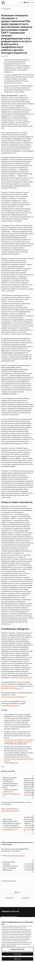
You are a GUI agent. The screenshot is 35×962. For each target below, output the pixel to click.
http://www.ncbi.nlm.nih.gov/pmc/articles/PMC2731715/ (19, 760)
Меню (33, 2)
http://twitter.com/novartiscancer (11, 688)
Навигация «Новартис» (33, 917)
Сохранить (25, 898)
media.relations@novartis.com (10, 705)
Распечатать (9, 898)
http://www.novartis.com (22, 677)
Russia (27, 2)
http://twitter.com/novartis (9, 686)
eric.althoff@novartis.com (10, 829)
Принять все (17, 958)
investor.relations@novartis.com (15, 855)
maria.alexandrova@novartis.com (11, 795)
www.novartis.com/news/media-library (13, 697)
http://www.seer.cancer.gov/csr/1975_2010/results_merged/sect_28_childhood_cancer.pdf (18, 741)
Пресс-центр (6, 8)
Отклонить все (18, 954)
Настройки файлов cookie (17, 949)
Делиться (17, 892)
